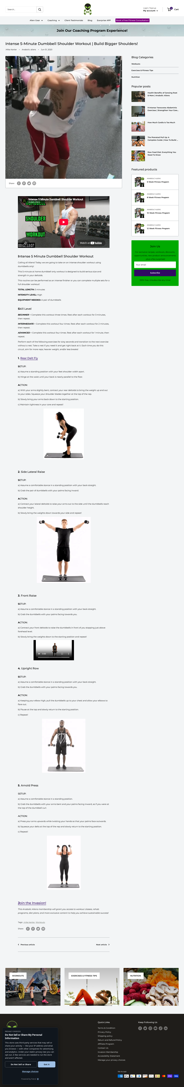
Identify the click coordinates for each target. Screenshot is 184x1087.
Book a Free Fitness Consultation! (132, 20)
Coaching (54, 20)
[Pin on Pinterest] (33, 929)
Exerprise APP (104, 20)
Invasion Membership (108, 1051)
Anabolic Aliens (154, 178)
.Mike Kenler (11, 49)
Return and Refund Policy (110, 1039)
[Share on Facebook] (28, 929)
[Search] (39, 9)
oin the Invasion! (32, 903)
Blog (90, 20)
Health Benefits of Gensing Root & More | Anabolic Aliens (162, 94)
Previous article (28, 944)
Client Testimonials (74, 20)
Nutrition (135, 77)
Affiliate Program (106, 1043)
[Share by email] (34, 183)
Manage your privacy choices (111, 1059)
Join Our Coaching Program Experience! (92, 30)
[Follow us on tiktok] (160, 1028)
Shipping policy (105, 1035)
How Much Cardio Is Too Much (161, 122)
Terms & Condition (106, 1027)
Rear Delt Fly (29, 358)
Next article (101, 944)
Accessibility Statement (109, 1055)
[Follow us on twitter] (145, 1028)
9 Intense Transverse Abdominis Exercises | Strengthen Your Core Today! (162, 109)
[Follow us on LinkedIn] (166, 1028)
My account (149, 10)
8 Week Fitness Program (158, 197)
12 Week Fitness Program (158, 228)
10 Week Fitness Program (158, 213)
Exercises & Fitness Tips (142, 70)
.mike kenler (29, 922)
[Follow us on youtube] (155, 1028)
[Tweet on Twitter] (29, 183)
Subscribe (155, 273)
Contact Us (103, 1047)
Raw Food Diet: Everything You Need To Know (162, 153)
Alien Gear (36, 20)
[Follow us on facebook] (140, 1028)
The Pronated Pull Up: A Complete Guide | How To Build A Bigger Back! (163, 138)
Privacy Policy (104, 1031)
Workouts (40, 922)
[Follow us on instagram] (150, 1028)
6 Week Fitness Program (158, 182)
